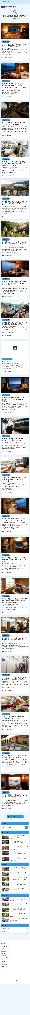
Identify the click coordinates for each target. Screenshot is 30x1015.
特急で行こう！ (7, 2)
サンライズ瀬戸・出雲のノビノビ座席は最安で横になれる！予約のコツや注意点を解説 (14, 559)
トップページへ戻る (16, 817)
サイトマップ (4, 973)
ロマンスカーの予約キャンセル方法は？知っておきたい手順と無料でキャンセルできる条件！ (14, 479)
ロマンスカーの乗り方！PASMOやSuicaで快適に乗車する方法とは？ (14, 717)
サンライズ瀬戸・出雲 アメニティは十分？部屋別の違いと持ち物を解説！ (14, 84)
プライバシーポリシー (6, 959)
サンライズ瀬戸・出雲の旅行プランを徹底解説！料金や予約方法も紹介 (14, 796)
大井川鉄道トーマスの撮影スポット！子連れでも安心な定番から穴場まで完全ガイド (14, 203)
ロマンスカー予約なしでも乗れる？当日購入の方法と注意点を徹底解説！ (14, 163)
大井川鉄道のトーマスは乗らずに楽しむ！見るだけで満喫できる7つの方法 (14, 243)
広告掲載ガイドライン (6, 955)
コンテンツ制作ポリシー (6, 957)
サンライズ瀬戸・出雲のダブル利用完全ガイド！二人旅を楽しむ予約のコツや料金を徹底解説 (14, 283)
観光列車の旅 (6, 198)
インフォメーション (7, 359)
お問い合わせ (6, 361)
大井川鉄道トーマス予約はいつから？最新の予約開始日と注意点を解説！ (14, 323)
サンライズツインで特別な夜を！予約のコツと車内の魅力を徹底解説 (14, 45)
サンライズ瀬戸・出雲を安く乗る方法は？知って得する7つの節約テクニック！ (15, 123)
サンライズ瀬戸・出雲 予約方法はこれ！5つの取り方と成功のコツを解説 (14, 756)
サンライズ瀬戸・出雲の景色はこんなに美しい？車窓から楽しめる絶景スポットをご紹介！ (14, 399)
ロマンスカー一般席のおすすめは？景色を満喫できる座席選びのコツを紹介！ (14, 639)
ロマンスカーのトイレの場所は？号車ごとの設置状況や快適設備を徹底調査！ (14, 678)
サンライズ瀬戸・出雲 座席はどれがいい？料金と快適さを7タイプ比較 (14, 519)
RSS (2, 975)
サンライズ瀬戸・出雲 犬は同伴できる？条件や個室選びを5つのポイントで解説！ (15, 599)
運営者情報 (3, 951)
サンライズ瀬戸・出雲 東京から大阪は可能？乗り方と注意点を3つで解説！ (14, 439)
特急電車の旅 (6, 41)
